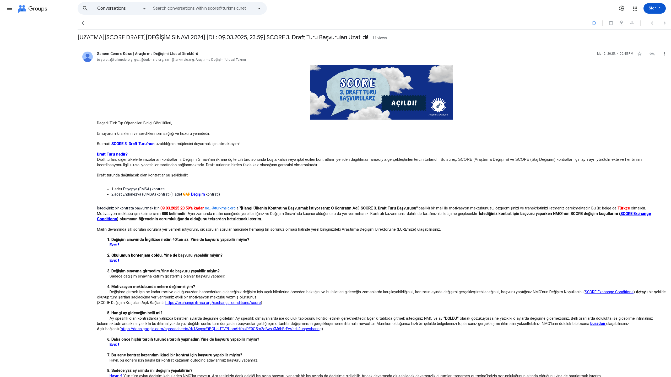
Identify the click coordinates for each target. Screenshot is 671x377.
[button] (9, 8)
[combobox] (203, 8)
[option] (122, 8)
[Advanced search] (259, 8)
